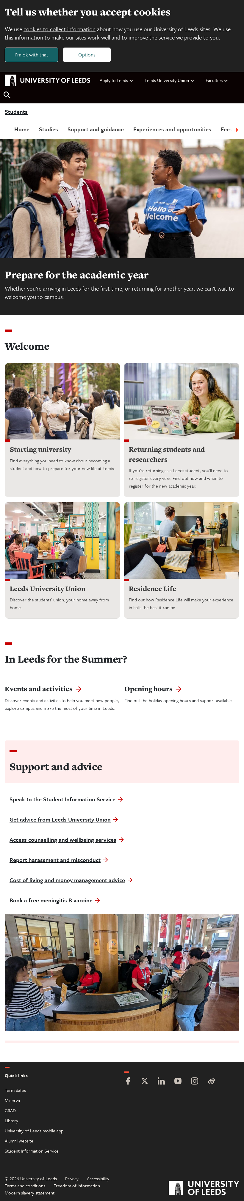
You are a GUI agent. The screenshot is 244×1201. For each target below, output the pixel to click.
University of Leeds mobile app (34, 1130)
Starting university (40, 449)
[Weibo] (211, 1081)
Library (11, 1120)
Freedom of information (77, 1185)
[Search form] (7, 95)
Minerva (12, 1100)
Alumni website (19, 1140)
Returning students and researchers (167, 454)
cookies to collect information (60, 29)
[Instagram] (194, 1081)
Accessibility (98, 1178)
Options (87, 54)
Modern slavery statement (29, 1192)
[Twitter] (144, 1081)
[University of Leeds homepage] (47, 80)
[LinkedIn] (161, 1081)
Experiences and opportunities (172, 129)
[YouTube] (178, 1081)
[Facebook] (128, 1081)
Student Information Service (32, 1151)
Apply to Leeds (114, 80)
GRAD (10, 1110)
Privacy (72, 1178)
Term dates (15, 1090)
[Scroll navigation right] (237, 129)
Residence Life (152, 588)
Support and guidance (96, 129)
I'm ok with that (31, 54)
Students (16, 112)
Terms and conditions (25, 1185)
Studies (48, 129)
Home (21, 129)
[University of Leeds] (204, 1189)
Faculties (214, 80)
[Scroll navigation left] (7, 129)
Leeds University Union (167, 80)
